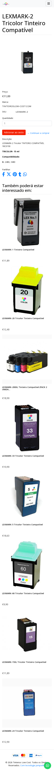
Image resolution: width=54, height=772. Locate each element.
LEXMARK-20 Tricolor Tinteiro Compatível (23, 318)
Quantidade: (7, 118)
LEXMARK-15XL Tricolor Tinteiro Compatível (24, 662)
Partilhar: (6, 169)
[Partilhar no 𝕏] (9, 175)
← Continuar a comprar (38, 133)
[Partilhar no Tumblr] (20, 175)
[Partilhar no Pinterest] (15, 175)
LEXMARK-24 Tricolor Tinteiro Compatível (23, 731)
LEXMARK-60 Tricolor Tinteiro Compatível (23, 593)
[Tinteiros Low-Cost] (5, 3)
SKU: (4, 111)
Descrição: (7, 139)
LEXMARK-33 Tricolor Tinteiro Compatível (23, 455)
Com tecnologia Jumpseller (32, 765)
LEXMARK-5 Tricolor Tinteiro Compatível (22, 524)
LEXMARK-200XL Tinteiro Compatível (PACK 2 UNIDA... (24, 388)
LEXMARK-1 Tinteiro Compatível (18, 249)
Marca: (5, 102)
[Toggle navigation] (49, 3)
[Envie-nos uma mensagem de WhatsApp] (47, 765)
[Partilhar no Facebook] (3, 175)
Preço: (5, 91)
